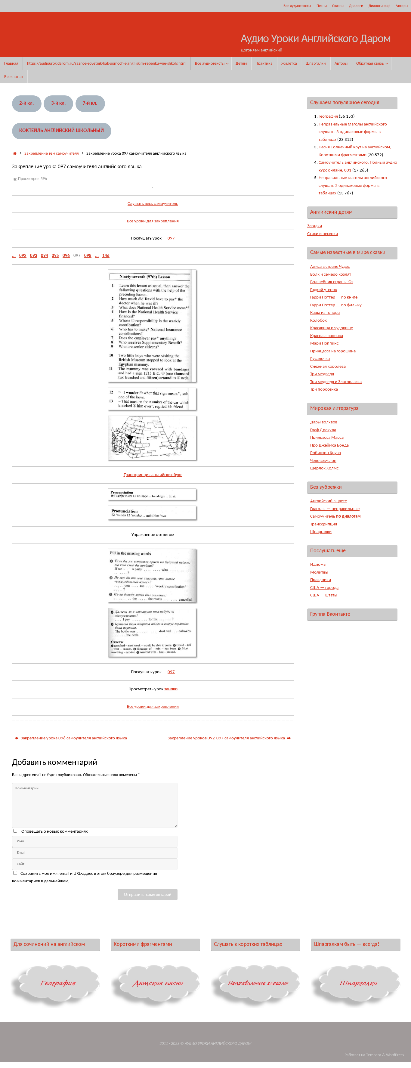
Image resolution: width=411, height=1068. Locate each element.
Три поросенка (324, 389)
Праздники (320, 580)
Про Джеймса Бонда (329, 445)
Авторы (402, 6)
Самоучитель (335, 516)
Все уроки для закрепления (153, 221)
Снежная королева (328, 366)
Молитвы (319, 572)
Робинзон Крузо (325, 453)
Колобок (318, 320)
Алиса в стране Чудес (330, 267)
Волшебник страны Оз (331, 282)
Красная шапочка (326, 336)
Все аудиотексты (297, 6)
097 (171, 238)
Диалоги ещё (379, 6)
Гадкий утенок (323, 290)
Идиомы (318, 564)
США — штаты (323, 595)
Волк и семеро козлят (330, 274)
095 (55, 256)
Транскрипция (323, 524)
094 (44, 256)
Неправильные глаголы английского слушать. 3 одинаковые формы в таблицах (353, 132)
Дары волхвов (323, 422)
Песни (322, 6)
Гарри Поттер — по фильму (336, 305)
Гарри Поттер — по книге (333, 297)
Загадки (314, 226)
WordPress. (395, 1055)
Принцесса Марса (327, 437)
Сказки (338, 6)
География (328, 116)
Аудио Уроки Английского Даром (316, 39)
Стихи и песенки (322, 234)
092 (22, 256)
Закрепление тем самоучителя (51, 154)
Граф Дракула (323, 430)
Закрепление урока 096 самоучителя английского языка (73, 738)
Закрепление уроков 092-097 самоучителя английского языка (227, 738)
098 (87, 256)
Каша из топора (325, 313)
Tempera (373, 1055)
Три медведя (322, 374)
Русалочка (320, 359)
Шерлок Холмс (324, 468)
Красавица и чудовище (331, 328)
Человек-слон (323, 461)
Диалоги (356, 6)
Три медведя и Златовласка (336, 382)
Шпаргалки (321, 532)
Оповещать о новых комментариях (54, 831)
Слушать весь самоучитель (153, 204)
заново (171, 689)
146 (106, 256)
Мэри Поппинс (324, 343)
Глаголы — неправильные (335, 509)
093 (33, 256)
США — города (324, 588)
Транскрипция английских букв (153, 475)
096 (66, 256)
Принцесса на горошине (333, 351)
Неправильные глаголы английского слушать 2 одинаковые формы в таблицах (353, 186)
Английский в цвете (328, 501)
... (14, 256)
